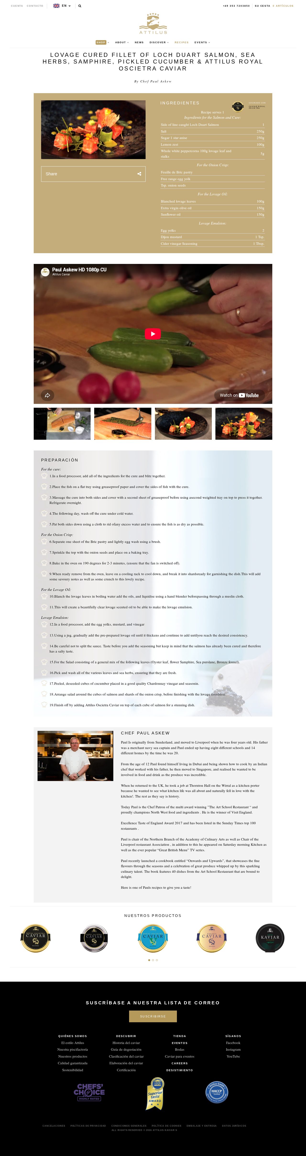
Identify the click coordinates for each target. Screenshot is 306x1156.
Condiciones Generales (129, 1126)
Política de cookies (166, 1126)
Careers (180, 1063)
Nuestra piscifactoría (72, 1049)
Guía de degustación (126, 1049)
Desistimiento (179, 1070)
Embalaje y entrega (202, 1126)
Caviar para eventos (179, 1056)
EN (64, 5)
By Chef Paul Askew (153, 81)
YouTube (233, 1056)
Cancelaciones (54, 1126)
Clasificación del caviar (126, 1056)
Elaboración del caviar (126, 1062)
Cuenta (17, 6)
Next (290, 936)
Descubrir (126, 1036)
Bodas (179, 1049)
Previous (15, 936)
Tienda (179, 1036)
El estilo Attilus (72, 1042)
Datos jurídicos (234, 1126)
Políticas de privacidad (88, 1126)
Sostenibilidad (72, 1069)
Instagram (233, 1049)
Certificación (126, 1069)
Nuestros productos (72, 1056)
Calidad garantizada (72, 1062)
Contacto (35, 6)
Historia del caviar (126, 1042)
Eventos (180, 1043)
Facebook (233, 1042)
